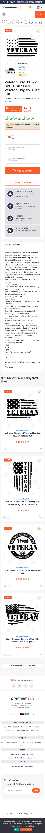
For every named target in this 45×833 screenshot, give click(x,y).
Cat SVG (16, 727)
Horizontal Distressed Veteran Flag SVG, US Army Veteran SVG (22, 434)
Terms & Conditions (17, 758)
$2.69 (19, 579)
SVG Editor (29, 766)
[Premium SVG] (5, 449)
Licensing (30, 758)
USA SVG (36, 727)
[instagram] (25, 686)
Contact (38, 742)
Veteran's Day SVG (11, 23)
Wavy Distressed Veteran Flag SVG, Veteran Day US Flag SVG (22, 640)
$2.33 (19, 510)
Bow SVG (34, 730)
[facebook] (14, 686)
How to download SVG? (15, 742)
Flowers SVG (10, 730)
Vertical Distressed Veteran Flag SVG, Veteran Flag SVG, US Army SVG (22, 503)
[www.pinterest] (31, 686)
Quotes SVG (26, 727)
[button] (39, 7)
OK (16, 829)
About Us (30, 742)
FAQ (2, 742)
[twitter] (20, 686)
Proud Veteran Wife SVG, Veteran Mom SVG (22, 571)
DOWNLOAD (24, 182)
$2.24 (19, 441)
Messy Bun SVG (23, 730)
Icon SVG (21, 734)
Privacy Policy (27, 754)
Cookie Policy (15, 754)
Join (36, 790)
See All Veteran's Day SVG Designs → (22, 666)
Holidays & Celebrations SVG (18, 20)
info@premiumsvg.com (24, 680)
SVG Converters (16, 766)
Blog (21, 746)
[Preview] (9, 449)
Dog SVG (7, 727)
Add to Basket (24, 170)
